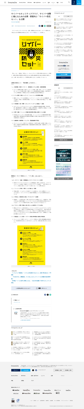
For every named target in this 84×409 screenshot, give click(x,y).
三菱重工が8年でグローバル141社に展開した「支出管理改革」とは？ (21, 353)
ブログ (61, 2)
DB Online (30, 2)
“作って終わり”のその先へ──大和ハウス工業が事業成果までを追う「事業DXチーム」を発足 (21, 343)
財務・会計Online (37, 2)
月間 (68, 16)
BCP (12, 25)
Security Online (22, 2)
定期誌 (22, 380)
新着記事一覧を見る (63, 139)
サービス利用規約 (57, 400)
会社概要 (51, 400)
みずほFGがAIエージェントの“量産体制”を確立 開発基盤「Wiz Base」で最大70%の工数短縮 (42, 343)
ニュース (44, 2)
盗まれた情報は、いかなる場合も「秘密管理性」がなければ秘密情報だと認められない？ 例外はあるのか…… (63, 126)
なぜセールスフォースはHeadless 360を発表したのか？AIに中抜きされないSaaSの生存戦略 (42, 338)
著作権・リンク (36, 400)
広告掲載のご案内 (68, 370)
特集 (57, 2)
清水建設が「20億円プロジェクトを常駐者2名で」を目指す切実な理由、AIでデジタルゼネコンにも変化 (21, 348)
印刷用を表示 (15, 294)
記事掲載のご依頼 (58, 370)
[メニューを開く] (5, 2)
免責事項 (47, 400)
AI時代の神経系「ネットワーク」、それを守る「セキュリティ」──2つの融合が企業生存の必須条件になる (63, 112)
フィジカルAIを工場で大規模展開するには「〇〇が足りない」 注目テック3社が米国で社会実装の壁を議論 (21, 338)
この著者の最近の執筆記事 (25, 320)
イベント (53, 2)
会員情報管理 (42, 400)
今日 (59, 16)
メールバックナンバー (64, 71)
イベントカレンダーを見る (64, 178)
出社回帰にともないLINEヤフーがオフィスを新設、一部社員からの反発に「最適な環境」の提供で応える (63, 117)
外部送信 (71, 400)
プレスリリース (17, 302)
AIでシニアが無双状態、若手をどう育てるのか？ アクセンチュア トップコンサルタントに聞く (21, 333)
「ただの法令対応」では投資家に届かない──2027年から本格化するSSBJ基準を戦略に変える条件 (63, 107)
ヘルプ (31, 400)
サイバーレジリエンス (31, 25)
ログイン (64, 77)
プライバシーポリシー (65, 400)
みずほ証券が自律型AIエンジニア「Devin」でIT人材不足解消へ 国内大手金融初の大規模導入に (42, 354)
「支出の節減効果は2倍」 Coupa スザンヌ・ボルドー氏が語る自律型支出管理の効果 (63, 136)
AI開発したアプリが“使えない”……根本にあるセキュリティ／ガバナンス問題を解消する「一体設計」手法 (42, 348)
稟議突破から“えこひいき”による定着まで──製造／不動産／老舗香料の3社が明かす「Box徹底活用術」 (42, 333)
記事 (49, 2)
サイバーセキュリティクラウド (20, 25)
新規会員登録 (64, 74)
